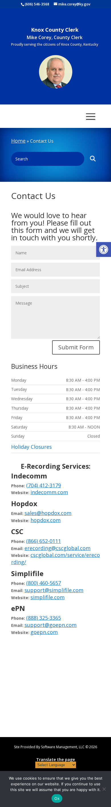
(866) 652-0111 (43, 541)
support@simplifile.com (53, 590)
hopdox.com (45, 520)
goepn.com (44, 632)
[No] (104, 789)
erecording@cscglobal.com (57, 548)
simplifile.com (47, 597)
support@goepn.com (50, 624)
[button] (103, 249)
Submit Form (76, 347)
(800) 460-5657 (43, 582)
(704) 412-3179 (43, 485)
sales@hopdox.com (47, 513)
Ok (56, 798)
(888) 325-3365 (43, 617)
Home (18, 140)
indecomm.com (49, 492)
